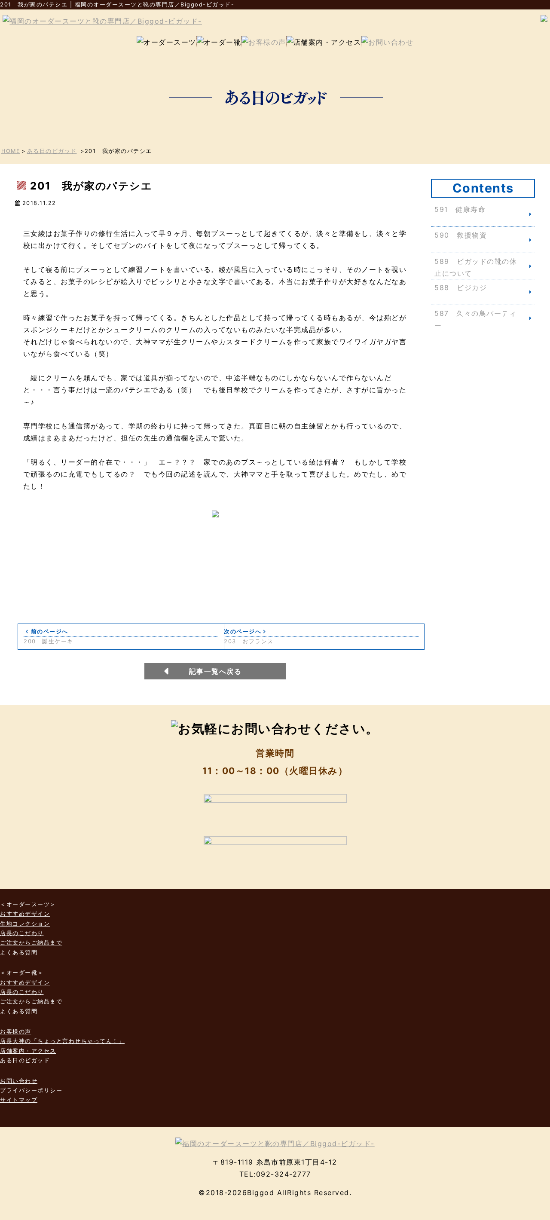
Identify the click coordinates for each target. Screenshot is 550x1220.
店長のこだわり (22, 933)
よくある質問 (18, 952)
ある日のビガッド (52, 151)
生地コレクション (25, 923)
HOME (10, 151)
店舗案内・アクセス (28, 1051)
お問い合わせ (18, 1081)
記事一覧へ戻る (215, 671)
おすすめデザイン (25, 914)
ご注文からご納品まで (31, 942)
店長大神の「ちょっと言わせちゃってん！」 (62, 1041)
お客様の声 (15, 1031)
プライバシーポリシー (31, 1090)
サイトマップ (18, 1100)
